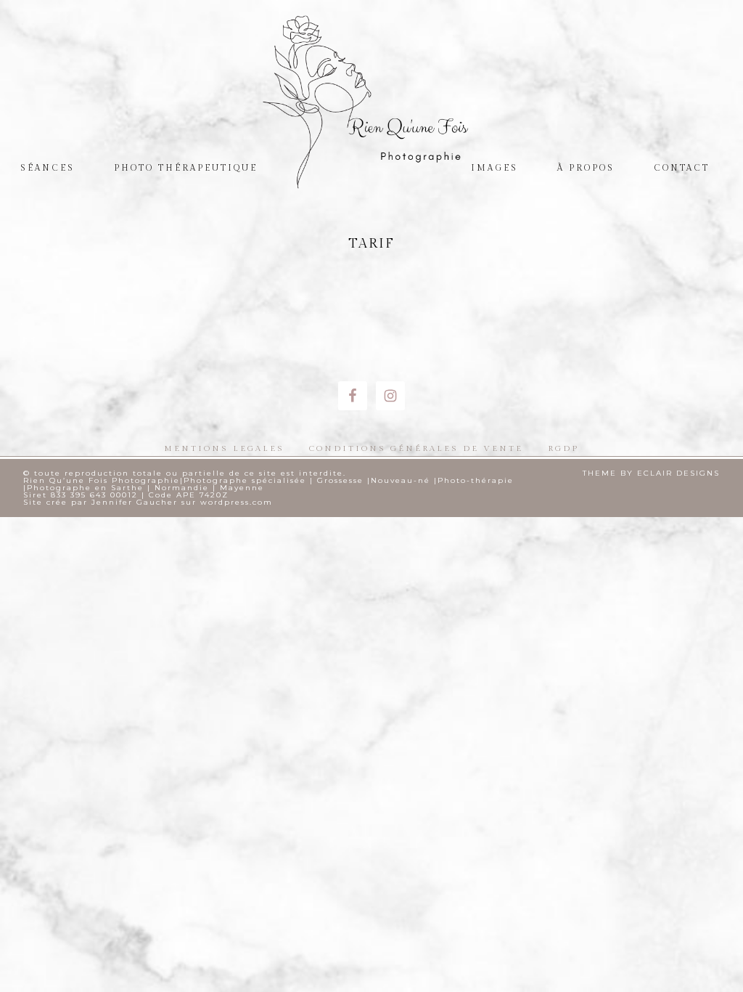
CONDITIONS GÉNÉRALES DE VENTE (416, 448)
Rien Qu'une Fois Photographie (371, 101)
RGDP (563, 448)
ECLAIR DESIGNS (678, 473)
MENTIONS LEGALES (224, 448)
